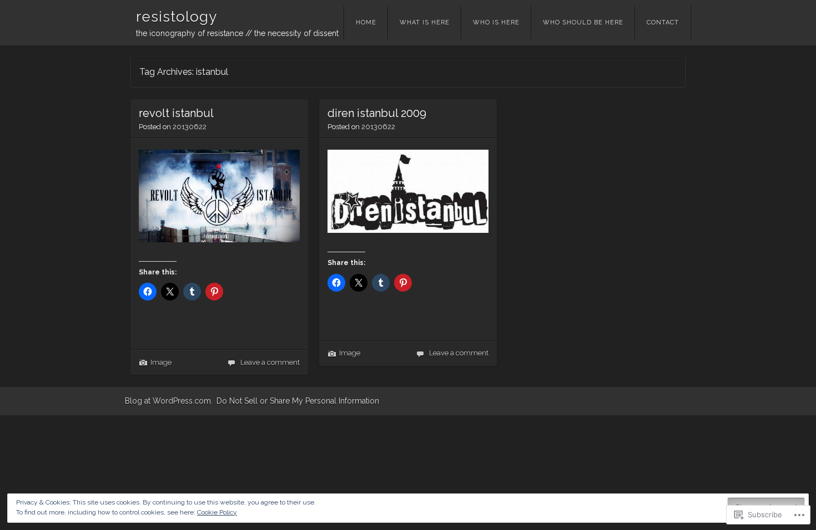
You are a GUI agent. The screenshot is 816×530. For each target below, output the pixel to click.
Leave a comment (270, 362)
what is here (425, 22)
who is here (496, 22)
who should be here (583, 22)
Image (161, 362)
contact (663, 22)
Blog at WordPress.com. (169, 400)
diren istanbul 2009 (377, 113)
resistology (176, 16)
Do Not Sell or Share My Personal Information (297, 400)
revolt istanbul (176, 113)
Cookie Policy (217, 512)
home (366, 22)
